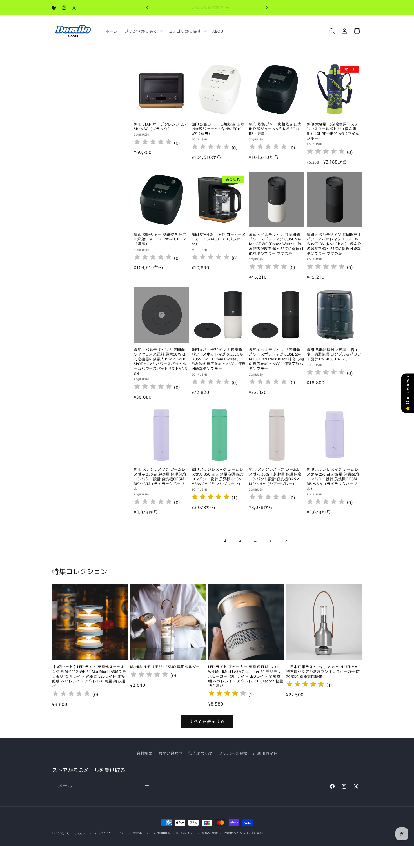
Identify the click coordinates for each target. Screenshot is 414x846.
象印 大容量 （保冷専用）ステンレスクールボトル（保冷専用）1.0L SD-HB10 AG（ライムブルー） (333, 131)
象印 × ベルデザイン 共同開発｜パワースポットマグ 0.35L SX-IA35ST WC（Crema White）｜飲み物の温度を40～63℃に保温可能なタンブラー (219, 359)
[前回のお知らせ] (147, 7)
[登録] (147, 785)
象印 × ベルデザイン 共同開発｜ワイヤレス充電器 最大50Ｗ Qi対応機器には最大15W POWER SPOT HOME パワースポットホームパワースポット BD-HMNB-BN (161, 361)
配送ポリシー (186, 833)
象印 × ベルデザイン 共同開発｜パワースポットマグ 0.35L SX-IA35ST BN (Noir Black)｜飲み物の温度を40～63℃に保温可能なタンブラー (276, 359)
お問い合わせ (170, 753)
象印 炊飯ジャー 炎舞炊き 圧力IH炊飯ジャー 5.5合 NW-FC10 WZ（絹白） (218, 129)
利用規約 (164, 833)
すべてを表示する (207, 721)
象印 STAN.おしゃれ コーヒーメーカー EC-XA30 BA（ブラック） (219, 239)
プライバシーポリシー (110, 833)
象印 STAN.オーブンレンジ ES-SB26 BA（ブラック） (160, 126)
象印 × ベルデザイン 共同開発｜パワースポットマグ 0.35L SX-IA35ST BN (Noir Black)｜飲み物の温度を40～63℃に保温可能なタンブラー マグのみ (334, 244)
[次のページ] (286, 540)
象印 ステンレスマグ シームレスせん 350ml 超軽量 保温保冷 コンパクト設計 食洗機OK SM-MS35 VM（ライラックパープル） (160, 479)
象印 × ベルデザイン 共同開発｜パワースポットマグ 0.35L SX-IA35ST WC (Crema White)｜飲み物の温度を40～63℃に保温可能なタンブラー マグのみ (276, 244)
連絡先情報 (209, 833)
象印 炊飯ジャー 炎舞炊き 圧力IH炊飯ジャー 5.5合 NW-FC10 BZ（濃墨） (275, 129)
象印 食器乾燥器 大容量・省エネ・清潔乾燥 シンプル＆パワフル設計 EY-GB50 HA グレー (334, 354)
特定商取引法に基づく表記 (243, 833)
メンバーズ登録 (233, 753)
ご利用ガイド (265, 753)
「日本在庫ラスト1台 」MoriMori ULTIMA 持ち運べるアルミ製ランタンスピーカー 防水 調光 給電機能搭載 (323, 671)
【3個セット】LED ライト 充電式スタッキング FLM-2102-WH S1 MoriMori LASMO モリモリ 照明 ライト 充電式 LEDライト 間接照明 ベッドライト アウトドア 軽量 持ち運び (89, 676)
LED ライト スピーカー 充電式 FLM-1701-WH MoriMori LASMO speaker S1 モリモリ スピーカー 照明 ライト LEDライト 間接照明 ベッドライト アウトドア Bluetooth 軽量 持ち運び (245, 676)
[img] (211, 498)
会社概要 (144, 753)
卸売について (200, 753)
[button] (143, 31)
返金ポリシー (142, 833)
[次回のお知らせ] (267, 7)
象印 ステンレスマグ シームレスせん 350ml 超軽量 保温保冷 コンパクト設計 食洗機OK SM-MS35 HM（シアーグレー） (275, 476)
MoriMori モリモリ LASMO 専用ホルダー (165, 666)
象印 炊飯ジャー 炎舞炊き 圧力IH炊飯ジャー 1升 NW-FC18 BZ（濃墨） (160, 239)
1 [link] (210, 540)
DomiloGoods (76, 833)
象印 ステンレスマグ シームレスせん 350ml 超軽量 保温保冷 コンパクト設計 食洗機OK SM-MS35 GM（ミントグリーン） (218, 476)
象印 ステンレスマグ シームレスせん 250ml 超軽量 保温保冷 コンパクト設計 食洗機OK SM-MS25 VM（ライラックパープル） (333, 479)
